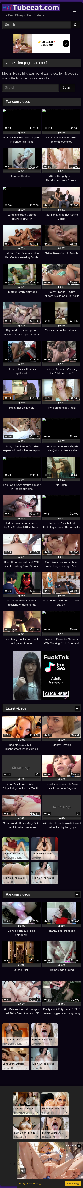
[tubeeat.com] (34, 8)
